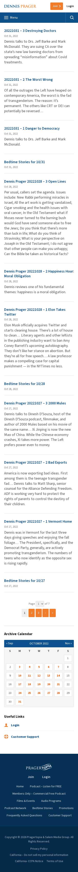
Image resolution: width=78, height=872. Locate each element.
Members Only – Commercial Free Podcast (39, 794)
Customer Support (24, 737)
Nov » (68, 643)
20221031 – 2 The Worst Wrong (28, 79)
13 (48, 676)
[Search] (72, 17)
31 (19, 702)
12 (38, 676)
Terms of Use (54, 861)
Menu (14, 17)
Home (20, 786)
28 (58, 693)
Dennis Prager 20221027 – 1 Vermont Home (38, 521)
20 (48, 684)
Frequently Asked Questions (24, 815)
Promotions (66, 808)
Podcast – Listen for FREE (46, 786)
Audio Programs (51, 801)
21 (58, 684)
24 (19, 693)
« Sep (9, 643)
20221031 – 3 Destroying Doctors (30, 30)
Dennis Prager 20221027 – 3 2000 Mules (35, 403)
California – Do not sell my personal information (39, 855)
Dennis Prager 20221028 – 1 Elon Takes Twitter (35, 312)
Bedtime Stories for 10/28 (25, 383)
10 (19, 676)
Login (70, 6)
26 (38, 693)
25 (29, 693)
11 (29, 676)
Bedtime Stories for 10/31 (25, 162)
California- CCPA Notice (29, 861)
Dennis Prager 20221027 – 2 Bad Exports (35, 462)
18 (29, 684)
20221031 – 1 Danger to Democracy (32, 128)
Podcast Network (15, 808)
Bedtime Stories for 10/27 (25, 580)
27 (48, 693)
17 (19, 684)
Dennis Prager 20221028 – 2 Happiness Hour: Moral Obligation (39, 274)
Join (55, 6)
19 (38, 684)
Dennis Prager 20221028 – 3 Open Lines (35, 181)
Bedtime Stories (42, 808)
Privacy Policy (39, 849)
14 (58, 676)
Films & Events (26, 801)
